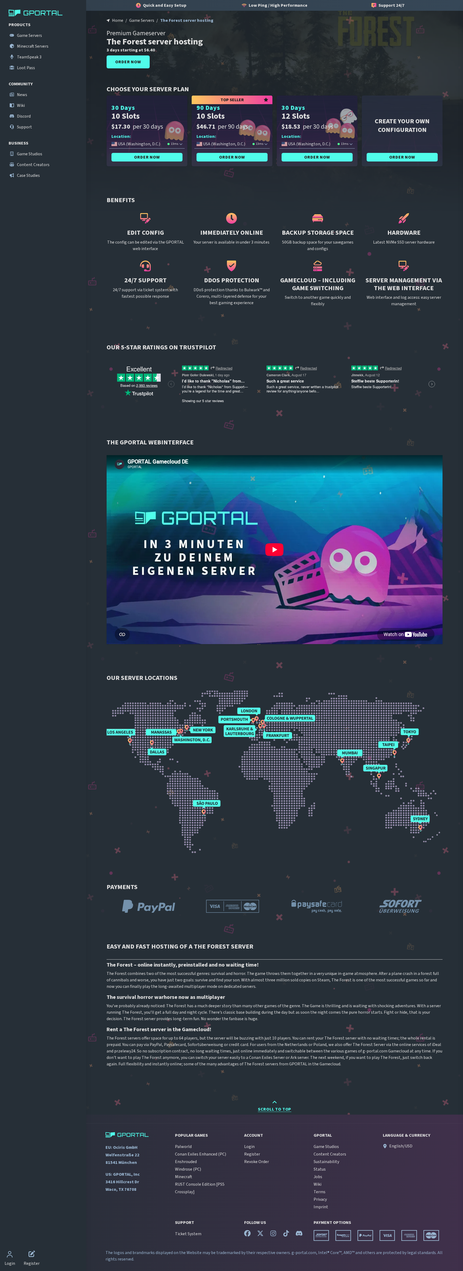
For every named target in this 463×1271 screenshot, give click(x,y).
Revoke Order (256, 1162)
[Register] (31, 1254)
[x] (260, 1235)
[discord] (299, 1235)
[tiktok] (286, 1235)
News (21, 95)
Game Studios (29, 154)
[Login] (9, 1254)
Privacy (320, 1199)
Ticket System (188, 1234)
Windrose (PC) (188, 1169)
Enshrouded (186, 1162)
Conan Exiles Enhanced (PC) (200, 1154)
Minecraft (183, 1177)
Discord (23, 116)
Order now (128, 62)
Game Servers (29, 35)
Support (24, 127)
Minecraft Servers (32, 46)
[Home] (44, 13)
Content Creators (33, 165)
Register (252, 1154)
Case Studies (28, 175)
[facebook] (247, 1235)
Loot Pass (25, 68)
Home (117, 20)
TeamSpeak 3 (28, 57)
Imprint (321, 1207)
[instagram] (273, 1235)
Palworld (183, 1147)
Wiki (20, 105)
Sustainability (326, 1162)
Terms (319, 1192)
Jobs (318, 1177)
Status (320, 1169)
